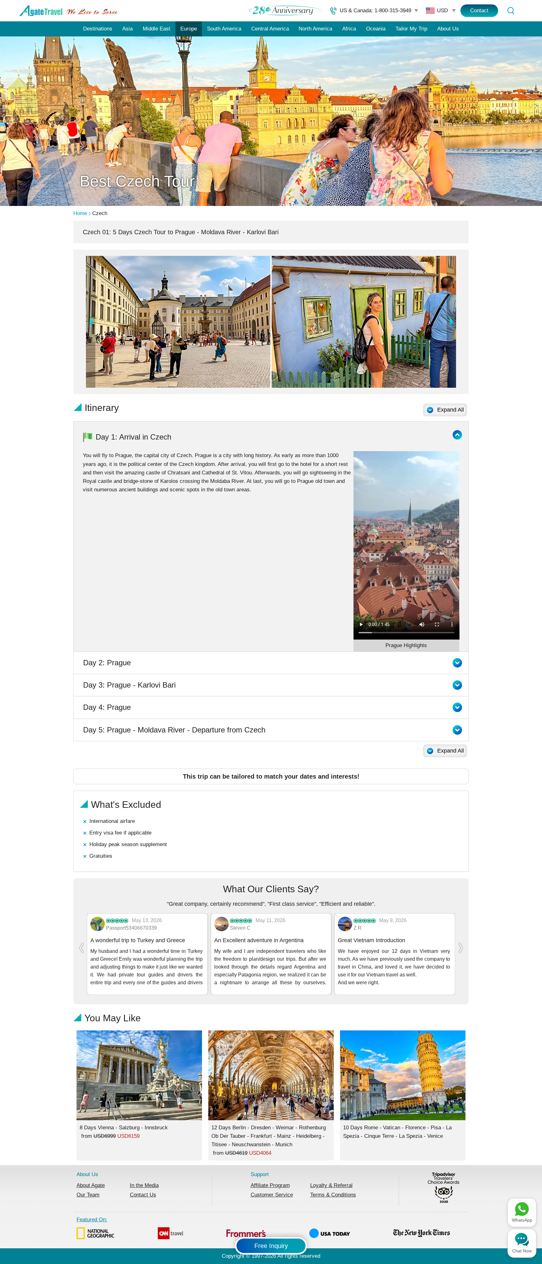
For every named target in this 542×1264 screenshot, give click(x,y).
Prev (90, 322)
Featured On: (92, 1220)
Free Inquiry (271, 1245)
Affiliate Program (270, 1185)
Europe (188, 29)
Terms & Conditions (333, 1195)
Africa (349, 29)
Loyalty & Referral (331, 1185)
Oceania (375, 29)
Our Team (88, 1195)
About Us (448, 29)
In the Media (144, 1185)
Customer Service (272, 1195)
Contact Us (143, 1195)
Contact (479, 11)
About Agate (91, 1185)
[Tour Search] (510, 10)
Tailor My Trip (411, 29)
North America (315, 29)
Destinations (97, 29)
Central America (270, 29)
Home (80, 213)
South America (224, 29)
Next (451, 322)
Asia (127, 29)
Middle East (156, 29)
